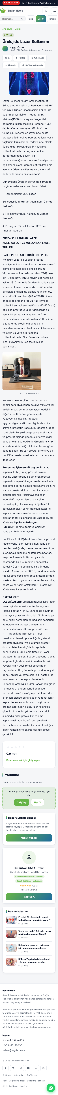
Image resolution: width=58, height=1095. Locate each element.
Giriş (30, 19)
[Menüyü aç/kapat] (54, 10)
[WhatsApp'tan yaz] (51, 1088)
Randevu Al (29, 896)
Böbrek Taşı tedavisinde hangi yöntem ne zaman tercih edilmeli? (34, 961)
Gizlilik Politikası (9, 1086)
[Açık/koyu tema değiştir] (46, 10)
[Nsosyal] (43, 1068)
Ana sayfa (7, 29)
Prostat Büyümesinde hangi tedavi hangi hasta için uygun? (34, 918)
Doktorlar (6, 1075)
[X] (13, 1068)
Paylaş (22, 58)
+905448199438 (12, 1045)
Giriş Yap (21, 802)
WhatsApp (39, 58)
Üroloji (18, 29)
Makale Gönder (29, 837)
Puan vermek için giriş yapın (23, 760)
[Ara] (22, 19)
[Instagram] (21, 1068)
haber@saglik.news (13, 1050)
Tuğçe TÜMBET (18, 47)
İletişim (52, 19)
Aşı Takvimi (32, 1075)
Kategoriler (19, 1075)
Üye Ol (41, 19)
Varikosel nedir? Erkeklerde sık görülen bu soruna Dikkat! (34, 932)
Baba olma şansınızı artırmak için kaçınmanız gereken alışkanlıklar (33, 947)
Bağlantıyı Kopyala (34, 65)
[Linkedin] (36, 1068)
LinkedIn (12, 65)
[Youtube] (28, 1068)
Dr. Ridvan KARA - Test (29, 868)
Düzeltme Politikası (36, 1080)
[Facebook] (5, 1068)
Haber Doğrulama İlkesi (13, 1080)
